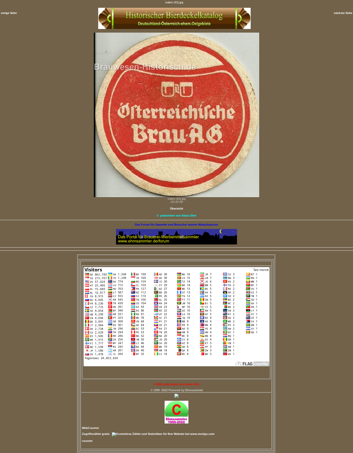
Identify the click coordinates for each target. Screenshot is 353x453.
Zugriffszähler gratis (96, 433)
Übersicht (176, 208)
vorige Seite (9, 12)
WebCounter (90, 427)
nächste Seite (343, 12)
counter (87, 440)
